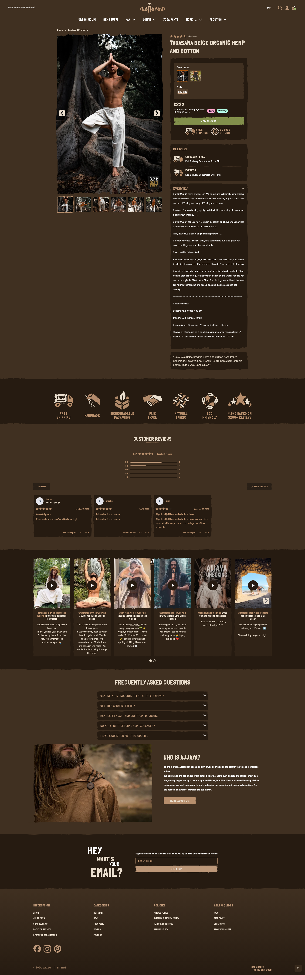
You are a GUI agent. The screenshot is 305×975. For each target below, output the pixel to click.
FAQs (216, 913)
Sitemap (62, 967)
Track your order (222, 929)
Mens (96, 918)
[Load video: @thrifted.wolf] (132, 585)
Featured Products (78, 30)
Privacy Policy (161, 913)
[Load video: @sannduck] (212, 585)
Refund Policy (161, 929)
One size (182, 92)
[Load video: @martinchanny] (92, 585)
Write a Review (261, 487)
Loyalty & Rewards (42, 929)
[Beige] (182, 76)
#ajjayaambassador (128, 631)
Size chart (219, 918)
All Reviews (39, 918)
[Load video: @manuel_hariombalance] (51, 585)
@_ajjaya (135, 624)
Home (60, 30)
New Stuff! (99, 913)
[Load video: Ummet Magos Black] (172, 585)
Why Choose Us (40, 924)
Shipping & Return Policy (166, 918)
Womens (97, 929)
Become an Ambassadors (45, 935)
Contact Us (219, 924)
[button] (280, 7)
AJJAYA (47, 967)
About (36, 913)
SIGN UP (176, 869)
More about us (179, 800)
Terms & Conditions (163, 924)
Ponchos (98, 935)
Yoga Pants (99, 924)
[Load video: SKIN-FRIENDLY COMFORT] (253, 585)
